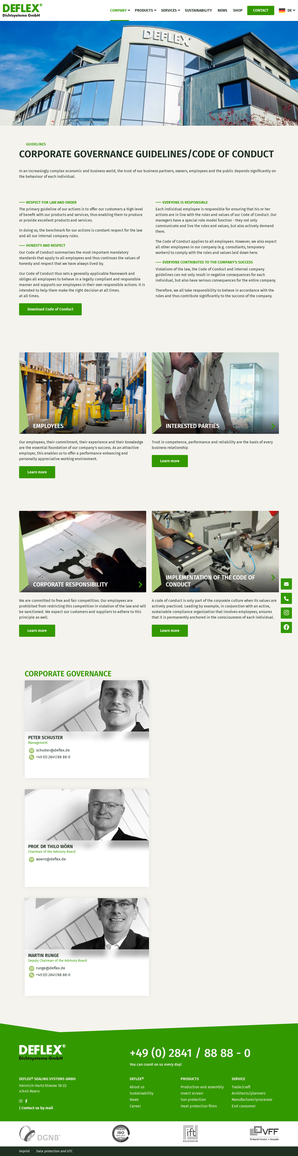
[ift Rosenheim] (190, 1133)
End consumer (244, 1106)
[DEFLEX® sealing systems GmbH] (22, 10)
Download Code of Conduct (50, 309)
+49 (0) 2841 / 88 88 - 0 (190, 1053)
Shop (238, 10)
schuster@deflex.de (52, 750)
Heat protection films (199, 1106)
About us (137, 1087)
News (222, 10)
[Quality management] (121, 1133)
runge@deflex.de (50, 968)
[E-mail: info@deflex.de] (286, 584)
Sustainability (198, 10)
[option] (267, 1152)
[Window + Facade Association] (264, 1133)
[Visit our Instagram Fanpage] (20, 1101)
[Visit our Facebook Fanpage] (26, 1101)
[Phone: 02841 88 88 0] (286, 598)
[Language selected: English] (277, 1152)
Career (135, 1106)
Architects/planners (248, 1093)
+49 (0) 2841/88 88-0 (52, 757)
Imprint (24, 1151)
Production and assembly (202, 1087)
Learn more (37, 472)
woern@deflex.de (50, 859)
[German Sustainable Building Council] (40, 1133)
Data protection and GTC (54, 1151)
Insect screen (192, 1093)
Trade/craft (241, 1087)
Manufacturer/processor (252, 1099)
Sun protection (193, 1099)
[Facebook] (286, 627)
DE (290, 10)
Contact (260, 10)
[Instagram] (286, 613)
